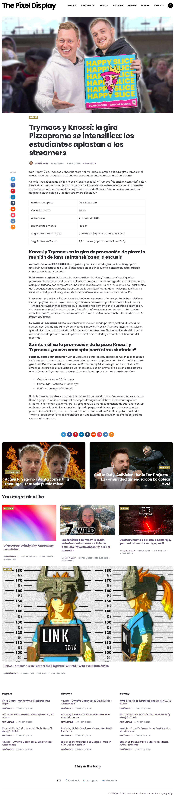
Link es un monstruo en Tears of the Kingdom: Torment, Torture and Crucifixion (56, 666)
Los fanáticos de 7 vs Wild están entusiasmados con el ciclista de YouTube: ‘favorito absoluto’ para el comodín (86, 545)
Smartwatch (88, 5)
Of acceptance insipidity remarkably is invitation (28, 547)
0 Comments (89, 163)
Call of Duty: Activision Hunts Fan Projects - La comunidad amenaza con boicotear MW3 (132, 479)
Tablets (104, 5)
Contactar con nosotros (147, 793)
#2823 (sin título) (117, 793)
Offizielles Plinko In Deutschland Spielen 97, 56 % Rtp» (27, 716)
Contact (131, 793)
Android (132, 5)
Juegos (157, 5)
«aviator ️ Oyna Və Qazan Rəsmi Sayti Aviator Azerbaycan (27, 743)
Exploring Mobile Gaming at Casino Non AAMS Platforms (86, 730)
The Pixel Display (29, 5)
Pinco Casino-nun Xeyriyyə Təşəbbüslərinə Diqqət (26, 702)
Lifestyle (8, 508)
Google (145, 5)
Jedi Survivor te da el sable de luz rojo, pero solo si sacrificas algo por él (145, 541)
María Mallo (42, 163)
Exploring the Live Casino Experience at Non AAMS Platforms (85, 716)
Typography (166, 793)
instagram (92, 780)
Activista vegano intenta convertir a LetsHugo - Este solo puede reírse (37, 481)
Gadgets (72, 5)
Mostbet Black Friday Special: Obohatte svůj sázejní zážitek (27, 730)
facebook (73, 780)
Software (118, 5)
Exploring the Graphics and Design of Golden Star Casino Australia (86, 743)
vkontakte (111, 780)
